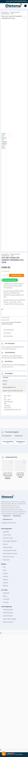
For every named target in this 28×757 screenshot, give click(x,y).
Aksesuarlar (15, 12)
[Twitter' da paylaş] (6, 327)
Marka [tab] (5, 384)
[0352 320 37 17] (4, 754)
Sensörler (5, 14)
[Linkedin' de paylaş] (12, 327)
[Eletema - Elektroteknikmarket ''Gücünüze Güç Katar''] (13, 6)
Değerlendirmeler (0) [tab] (9, 387)
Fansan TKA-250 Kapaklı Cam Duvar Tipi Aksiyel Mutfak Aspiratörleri (7, 475)
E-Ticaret (15, 754)
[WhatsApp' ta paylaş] (2, 327)
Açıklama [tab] (5, 377)
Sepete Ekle (16, 275)
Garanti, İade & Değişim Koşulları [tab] (13, 390)
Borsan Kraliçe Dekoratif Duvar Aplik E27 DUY (20, 474)
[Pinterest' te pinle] (10, 327)
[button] (2, 6)
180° (12, 14)
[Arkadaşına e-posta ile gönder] (8, 327)
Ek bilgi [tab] (5, 380)
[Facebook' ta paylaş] (4, 327)
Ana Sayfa (5, 12)
